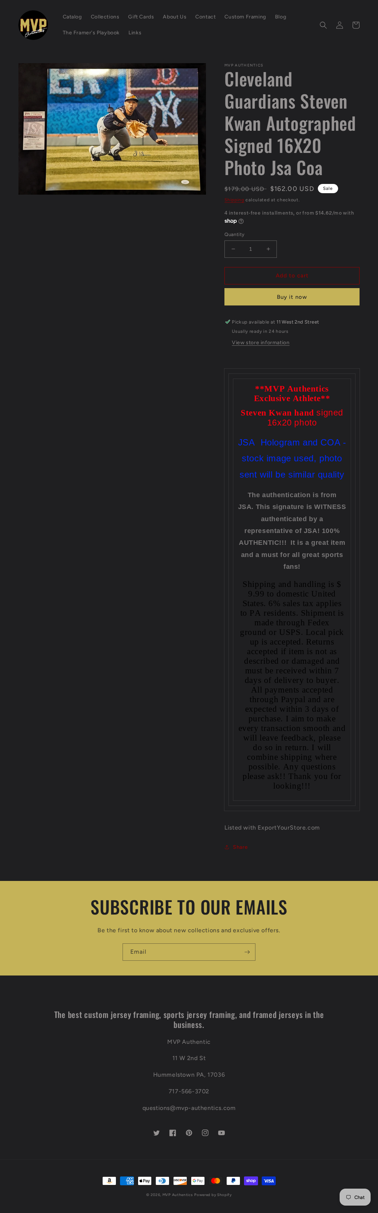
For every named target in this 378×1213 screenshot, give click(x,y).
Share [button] (240, 847)
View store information (260, 342)
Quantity (234, 234)
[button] (323, 25)
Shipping (234, 199)
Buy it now (292, 297)
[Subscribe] (247, 952)
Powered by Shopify (213, 1194)
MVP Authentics (177, 1194)
